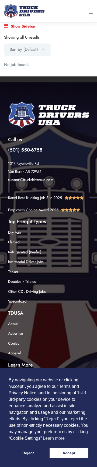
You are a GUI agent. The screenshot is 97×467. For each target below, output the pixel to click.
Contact (14, 343)
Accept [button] (69, 453)
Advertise (15, 333)
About (13, 323)
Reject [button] (28, 453)
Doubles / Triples (22, 281)
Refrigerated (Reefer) (24, 252)
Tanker (13, 271)
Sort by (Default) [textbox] (24, 49)
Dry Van (14, 232)
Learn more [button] (54, 438)
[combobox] (27, 49)
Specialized (17, 301)
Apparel (14, 353)
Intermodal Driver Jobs (26, 261)
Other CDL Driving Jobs (27, 291)
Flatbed (14, 242)
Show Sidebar (23, 26)
